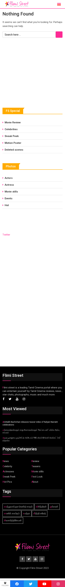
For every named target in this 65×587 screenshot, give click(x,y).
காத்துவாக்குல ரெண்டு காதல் (18, 506)
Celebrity (7, 466)
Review (35, 461)
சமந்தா (26, 513)
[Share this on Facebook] (17, 583)
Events (8, 198)
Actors (8, 177)
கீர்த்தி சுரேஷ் (39, 513)
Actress (9, 184)
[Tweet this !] (31, 583)
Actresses (8, 471)
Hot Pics (7, 481)
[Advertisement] (27, 72)
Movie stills (11, 191)
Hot (7, 205)
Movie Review (13, 122)
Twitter (6, 234)
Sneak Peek (12, 136)
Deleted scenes (14, 149)
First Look (37, 476)
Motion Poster (13, 142)
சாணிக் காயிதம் (12, 513)
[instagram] (58, 583)
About (35, 481)
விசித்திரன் (41, 506)
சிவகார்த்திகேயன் (13, 520)
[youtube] (44, 583)
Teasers (36, 466)
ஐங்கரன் (54, 506)
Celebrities (11, 129)
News (6, 461)
